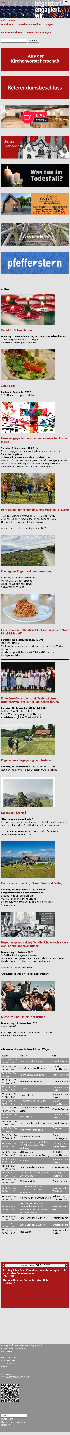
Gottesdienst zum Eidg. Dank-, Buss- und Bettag (31, 883)
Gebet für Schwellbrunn (16, 330)
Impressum (7, 1419)
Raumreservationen (11, 32)
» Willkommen (9, 20)
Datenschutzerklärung (13, 1422)
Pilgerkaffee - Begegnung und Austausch (27, 760)
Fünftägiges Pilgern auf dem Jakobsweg (27, 571)
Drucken (5, 1425)
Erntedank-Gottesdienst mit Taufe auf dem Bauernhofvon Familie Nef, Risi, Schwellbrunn (30, 700)
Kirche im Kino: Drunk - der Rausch (23, 1017)
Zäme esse (8, 385)
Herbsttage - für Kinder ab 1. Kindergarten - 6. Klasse (35, 509)
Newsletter (7, 24)
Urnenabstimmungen (39, 32)
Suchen (33, 40)
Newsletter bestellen (29, 24)
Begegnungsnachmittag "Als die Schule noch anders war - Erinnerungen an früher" (34, 944)
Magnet (49, 24)
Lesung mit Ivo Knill (13, 812)
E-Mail (4, 1366)
